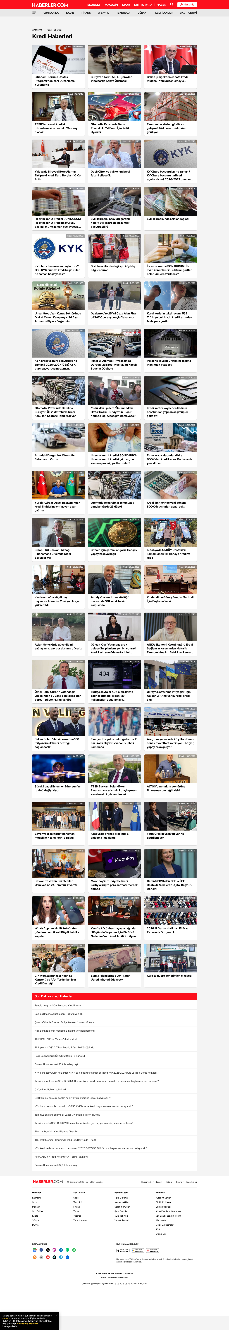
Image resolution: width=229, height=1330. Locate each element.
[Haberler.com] (47, 1182)
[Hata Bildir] (108, 1283)
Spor (34, 1202)
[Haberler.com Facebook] (41, 1250)
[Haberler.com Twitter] (47, 1250)
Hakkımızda (146, 1182)
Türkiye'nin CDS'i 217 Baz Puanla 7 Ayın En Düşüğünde (64, 1047)
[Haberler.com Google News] (34, 1250)
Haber (103, 1277)
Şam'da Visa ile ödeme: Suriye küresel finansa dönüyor (64, 1022)
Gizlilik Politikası (163, 1202)
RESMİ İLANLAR (163, 12)
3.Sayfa (35, 1220)
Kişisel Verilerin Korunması (168, 1211)
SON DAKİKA (51, 12)
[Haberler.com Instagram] (54, 1250)
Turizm (76, 1211)
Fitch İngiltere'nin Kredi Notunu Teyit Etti (56, 1131)
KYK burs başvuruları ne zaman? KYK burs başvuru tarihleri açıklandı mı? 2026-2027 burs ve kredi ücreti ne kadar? (96, 1072)
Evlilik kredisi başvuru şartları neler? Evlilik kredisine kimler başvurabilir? (72, 1097)
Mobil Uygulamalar (165, 1224)
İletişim (169, 1182)
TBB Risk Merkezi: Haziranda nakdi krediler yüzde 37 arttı (65, 1139)
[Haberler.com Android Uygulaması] (137, 1250)
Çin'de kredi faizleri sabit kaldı (50, 1089)
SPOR (126, 4)
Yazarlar (77, 1215)
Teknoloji (77, 1202)
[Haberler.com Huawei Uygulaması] (152, 1250)
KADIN (70, 12)
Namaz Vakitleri (121, 1202)
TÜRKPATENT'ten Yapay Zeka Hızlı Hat (56, 1039)
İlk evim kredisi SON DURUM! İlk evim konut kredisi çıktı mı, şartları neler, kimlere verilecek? (84, 1123)
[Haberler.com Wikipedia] (41, 1257)
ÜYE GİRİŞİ (189, 4)
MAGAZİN (111, 4)
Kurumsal (160, 1192)
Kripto (35, 1215)
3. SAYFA (103, 12)
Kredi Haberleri (54, 29)
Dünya (35, 1224)
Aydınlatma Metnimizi (27, 1323)
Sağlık (76, 1197)
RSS (158, 1229)
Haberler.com (121, 1192)
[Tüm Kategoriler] (34, 13)
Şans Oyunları (121, 1211)
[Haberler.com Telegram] (60, 1257)
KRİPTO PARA (143, 4)
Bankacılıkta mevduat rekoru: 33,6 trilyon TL (59, 1013)
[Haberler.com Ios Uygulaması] (123, 1250)
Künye (179, 1182)
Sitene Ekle (161, 1233)
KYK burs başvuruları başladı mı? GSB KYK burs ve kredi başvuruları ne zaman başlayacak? (84, 1106)
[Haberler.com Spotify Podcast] (74, 1250)
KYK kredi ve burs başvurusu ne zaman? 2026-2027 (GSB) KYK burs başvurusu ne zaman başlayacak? (91, 1148)
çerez (5, 1318)
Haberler (36, 1192)
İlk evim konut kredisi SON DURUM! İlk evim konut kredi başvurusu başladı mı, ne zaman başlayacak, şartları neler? (97, 1081)
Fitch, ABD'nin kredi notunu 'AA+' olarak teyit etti (61, 1156)
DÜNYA (142, 12)
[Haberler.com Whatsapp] (67, 1250)
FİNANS (86, 12)
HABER (161, 4)
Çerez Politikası (163, 1206)
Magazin (36, 1206)
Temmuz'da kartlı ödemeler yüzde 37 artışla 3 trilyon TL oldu (67, 1114)
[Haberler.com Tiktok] (54, 1257)
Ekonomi (36, 1197)
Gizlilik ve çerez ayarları (92, 1283)
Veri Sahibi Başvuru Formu (168, 1215)
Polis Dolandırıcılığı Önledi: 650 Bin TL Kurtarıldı (60, 1055)
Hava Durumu (121, 1197)
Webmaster (161, 1220)
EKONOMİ (93, 4)
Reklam (158, 1182)
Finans (76, 1206)
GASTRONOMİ (188, 12)
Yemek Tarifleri (121, 1220)
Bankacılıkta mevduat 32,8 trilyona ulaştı (56, 1165)
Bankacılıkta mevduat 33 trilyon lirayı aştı (56, 1064)
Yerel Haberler (80, 1220)
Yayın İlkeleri (191, 1182)
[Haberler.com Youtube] (47, 1257)
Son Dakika (37, 1211)
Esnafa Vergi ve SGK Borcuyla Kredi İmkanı (58, 1005)
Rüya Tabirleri (121, 1215)
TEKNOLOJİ (123, 12)
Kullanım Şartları (163, 1197)
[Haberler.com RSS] (34, 1257)
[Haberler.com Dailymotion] (67, 1257)
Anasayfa (37, 29)
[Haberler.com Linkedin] (60, 1250)
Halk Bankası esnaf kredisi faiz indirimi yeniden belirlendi (65, 1030)
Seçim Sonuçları (122, 1206)
